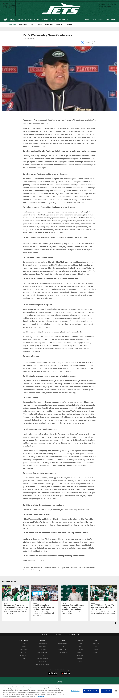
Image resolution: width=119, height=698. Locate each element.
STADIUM (63, 640)
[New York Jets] (59, 682)
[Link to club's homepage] (5, 19)
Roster (80, 643)
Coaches (80, 649)
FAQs (23, 643)
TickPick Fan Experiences (42, 664)
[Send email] (89, 43)
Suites (42, 655)
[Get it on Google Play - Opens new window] (65, 674)
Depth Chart (80, 655)
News (95, 640)
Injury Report (80, 658)
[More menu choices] (68, 19)
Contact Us (23, 658)
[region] (59, 691)
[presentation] (116, 623)
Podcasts (96, 652)
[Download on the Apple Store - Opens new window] (53, 673)
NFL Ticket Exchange (42, 658)
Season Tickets (42, 646)
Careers (23, 646)
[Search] (83, 19)
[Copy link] (93, 42)
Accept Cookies (106, 691)
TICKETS (42, 640)
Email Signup (23, 655)
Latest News (96, 643)
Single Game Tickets (42, 652)
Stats (80, 661)
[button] (57, 623)
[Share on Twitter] (86, 43)
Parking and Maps (62, 649)
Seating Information (63, 643)
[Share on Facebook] (82, 43)
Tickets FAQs (42, 661)
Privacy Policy (40, 696)
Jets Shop (23, 652)
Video (95, 646)
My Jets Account (42, 643)
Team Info (80, 640)
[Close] (116, 691)
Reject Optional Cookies (91, 691)
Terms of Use (23, 649)
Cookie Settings (75, 691)
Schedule (80, 646)
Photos (96, 649)
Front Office (80, 652)
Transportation (63, 652)
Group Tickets (42, 649)
